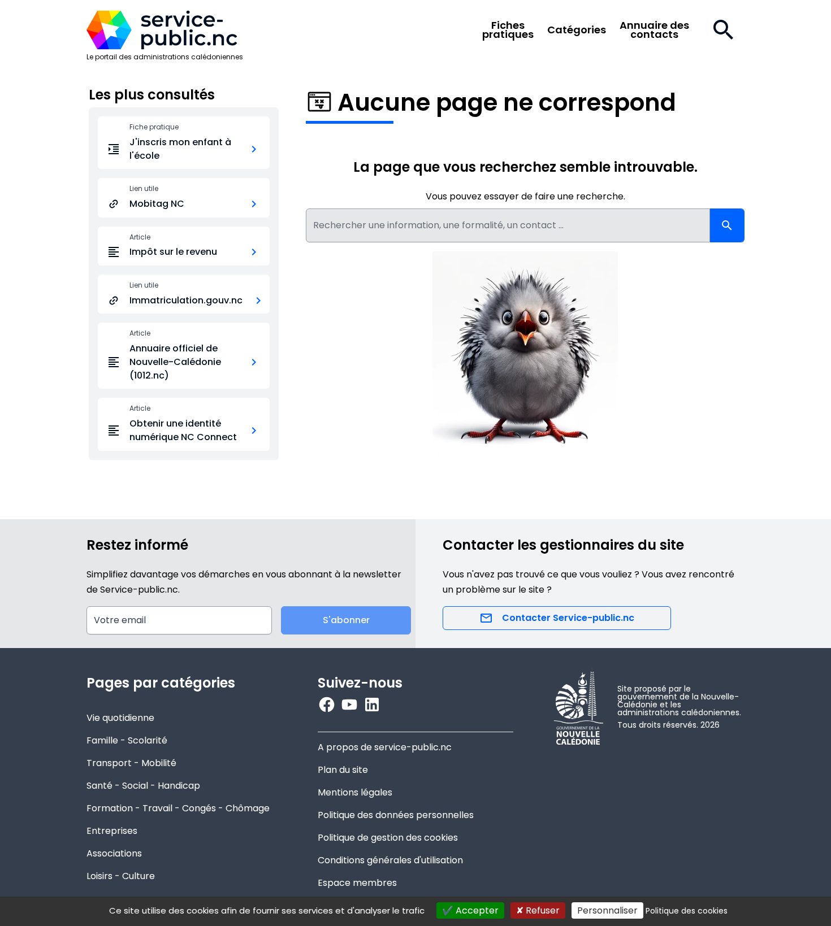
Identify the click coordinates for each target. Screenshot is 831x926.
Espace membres (357, 882)
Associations (114, 853)
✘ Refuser (538, 910)
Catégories (576, 29)
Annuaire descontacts (654, 30)
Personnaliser (607, 910)
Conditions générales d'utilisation (390, 860)
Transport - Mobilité (131, 763)
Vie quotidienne (120, 717)
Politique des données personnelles (396, 814)
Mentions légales (355, 792)
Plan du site (343, 769)
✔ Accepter (470, 910)
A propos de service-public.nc (385, 747)
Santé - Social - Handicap (143, 785)
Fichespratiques (508, 30)
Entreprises (111, 830)
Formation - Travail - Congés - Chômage (178, 808)
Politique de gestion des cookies (388, 837)
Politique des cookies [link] (687, 910)
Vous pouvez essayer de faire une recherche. (525, 196)
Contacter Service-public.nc (568, 617)
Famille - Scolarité (126, 740)
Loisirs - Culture (120, 876)
